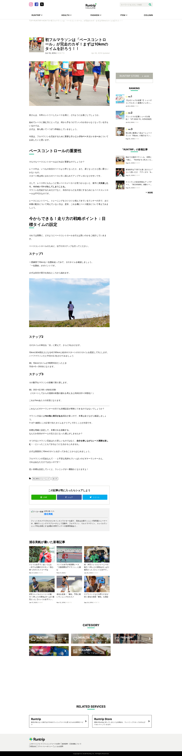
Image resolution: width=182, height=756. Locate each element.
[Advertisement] (91, 29)
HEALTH (65, 15)
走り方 (55, 479)
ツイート (96, 497)
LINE (45, 497)
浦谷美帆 (48, 514)
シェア (70, 497)
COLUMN (148, 15)
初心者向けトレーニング (41, 479)
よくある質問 (58, 746)
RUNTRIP (36, 15)
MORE (146, 76)
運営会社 (33, 746)
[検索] (150, 4)
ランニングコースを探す (52, 744)
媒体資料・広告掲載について (71, 744)
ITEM (122, 15)
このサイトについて (35, 744)
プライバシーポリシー (45, 746)
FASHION (95, 15)
